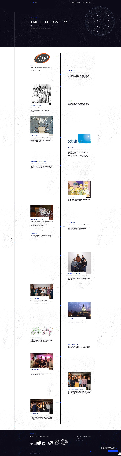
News (44, 436)
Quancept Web (34, 135)
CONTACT (89, 2)
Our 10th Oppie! (34, 414)
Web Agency (38, 453)
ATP (31, 65)
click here (115, 448)
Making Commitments (36, 337)
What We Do (32, 436)
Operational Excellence (36, 219)
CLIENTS (82, 2)
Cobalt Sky (70, 147)
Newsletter (78, 438)
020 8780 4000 (78, 436)
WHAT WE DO (74, 2)
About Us (37, 436)
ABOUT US (78, 2)
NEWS (86, 2)
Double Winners (34, 369)
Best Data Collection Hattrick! (76, 389)
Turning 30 (70, 318)
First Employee (72, 70)
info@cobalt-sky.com (87, 436)
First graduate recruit (36, 105)
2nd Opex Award (72, 222)
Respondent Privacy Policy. (33, 453)
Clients (41, 436)
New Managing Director (74, 273)
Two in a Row (33, 233)
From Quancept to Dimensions (38, 161)
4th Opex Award (34, 298)
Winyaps (70, 101)
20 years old (71, 197)
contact (47, 436)
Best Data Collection (73, 344)
